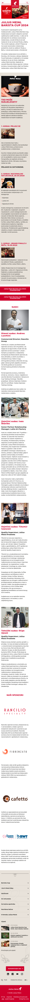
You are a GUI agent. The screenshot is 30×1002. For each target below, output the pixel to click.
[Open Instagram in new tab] (22, 974)
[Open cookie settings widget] (3, 999)
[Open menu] (2, 2)
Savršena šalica (7, 909)
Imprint (9, 997)
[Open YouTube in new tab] (17, 974)
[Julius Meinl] (15, 4)
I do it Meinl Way (7, 888)
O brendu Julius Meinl (9, 915)
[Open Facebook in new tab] (13, 974)
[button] (27, 2)
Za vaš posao (6, 899)
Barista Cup (5, 883)
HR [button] (25, 980)
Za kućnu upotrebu (8, 904)
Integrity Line (24, 999)
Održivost (4, 893)
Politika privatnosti (20, 997)
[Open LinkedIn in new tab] (8, 974)
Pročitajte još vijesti (8, 950)
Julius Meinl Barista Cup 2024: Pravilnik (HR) (15, 289)
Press (3, 997)
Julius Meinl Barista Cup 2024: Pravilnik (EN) (15, 297)
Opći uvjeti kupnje (7, 999)
